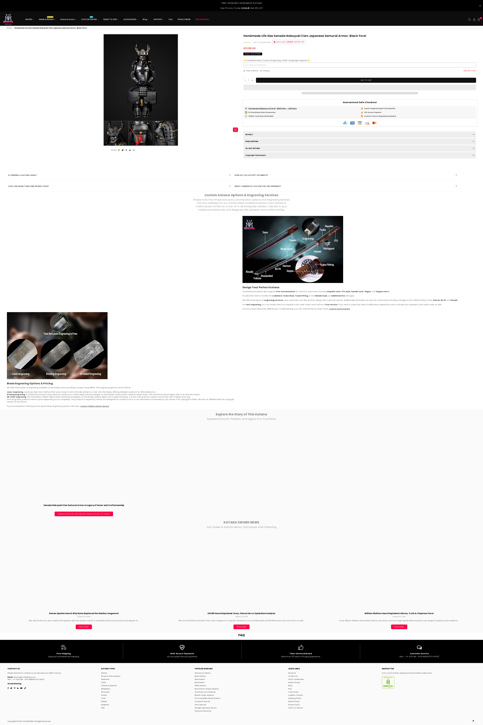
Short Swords (200, 704)
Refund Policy (294, 701)
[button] (359, 87)
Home (9, 28)
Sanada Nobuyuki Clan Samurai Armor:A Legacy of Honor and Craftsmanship (84, 505)
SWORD (29, 19)
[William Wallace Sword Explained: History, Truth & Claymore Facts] (399, 571)
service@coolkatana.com (24, 677)
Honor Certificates (296, 679)
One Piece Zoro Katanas (205, 692)
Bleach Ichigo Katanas (204, 695)
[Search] (469, 19)
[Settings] (474, 19)
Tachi (103, 698)
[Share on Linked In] (130, 150)
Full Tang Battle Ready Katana (207, 698)
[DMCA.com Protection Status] (388, 688)
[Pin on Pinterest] (126, 150)
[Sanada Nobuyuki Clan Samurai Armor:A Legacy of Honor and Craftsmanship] (84, 463)
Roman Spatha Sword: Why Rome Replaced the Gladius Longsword (84, 613)
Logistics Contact (295, 695)
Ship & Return (252, 71)
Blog (145, 19)
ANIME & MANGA (46, 19)
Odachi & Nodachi (109, 685)
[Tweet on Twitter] (123, 150)
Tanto (103, 682)
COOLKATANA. (28, 721)
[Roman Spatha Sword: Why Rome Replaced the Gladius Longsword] (84, 571)
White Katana (200, 685)
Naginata (105, 704)
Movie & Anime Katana (110, 676)
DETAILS (249, 134)
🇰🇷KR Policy (292, 109)
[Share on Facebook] (119, 150)
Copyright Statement (255, 155)
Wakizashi (105, 679)
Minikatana (105, 689)
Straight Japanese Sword (205, 708)
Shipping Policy (294, 698)
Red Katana (200, 682)
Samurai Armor (67, 19)
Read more (84, 627)
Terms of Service (295, 708)
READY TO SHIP (110, 19)
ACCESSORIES (130, 19)
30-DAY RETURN (252, 148)
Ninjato (104, 701)
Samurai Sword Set (203, 711)
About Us (292, 673)
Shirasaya (105, 692)
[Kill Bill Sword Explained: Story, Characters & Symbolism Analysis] (241, 571)
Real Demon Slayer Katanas (207, 689)
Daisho (104, 695)
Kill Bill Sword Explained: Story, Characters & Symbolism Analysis (241, 613)
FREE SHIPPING (251, 141)
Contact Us (293, 676)
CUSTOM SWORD (89, 19)
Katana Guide (294, 682)
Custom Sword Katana (339, 309)
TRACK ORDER (183, 19)
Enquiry (266, 71)
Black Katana (200, 676)
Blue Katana (200, 679)
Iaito (103, 708)
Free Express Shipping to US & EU (262, 109)
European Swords (202, 701)
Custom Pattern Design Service (94, 406)
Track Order (293, 692)
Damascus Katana (202, 673)
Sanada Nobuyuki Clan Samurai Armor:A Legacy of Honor (84, 514)
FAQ (170, 19)
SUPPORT (158, 19)
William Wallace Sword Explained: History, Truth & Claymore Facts (399, 613)
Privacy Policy (294, 704)
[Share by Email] (134, 150)
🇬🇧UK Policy (281, 109)
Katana (104, 673)
